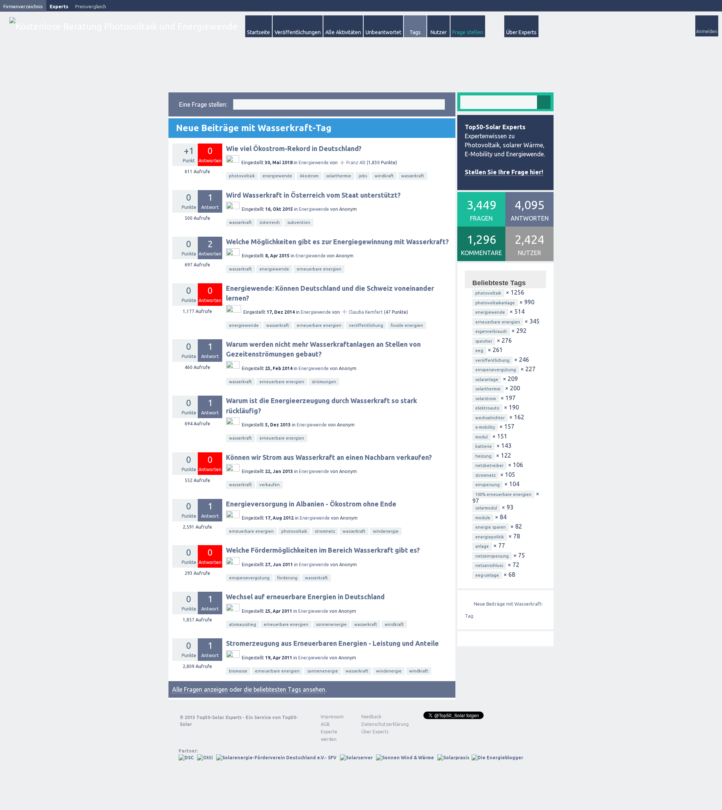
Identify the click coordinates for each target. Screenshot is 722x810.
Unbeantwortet (383, 32)
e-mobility (485, 427)
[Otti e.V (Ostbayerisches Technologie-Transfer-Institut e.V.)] (205, 757)
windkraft (384, 176)
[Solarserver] (356, 757)
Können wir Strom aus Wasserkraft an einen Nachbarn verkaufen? (329, 457)
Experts (59, 6)
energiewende (277, 176)
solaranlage (486, 379)
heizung (483, 456)
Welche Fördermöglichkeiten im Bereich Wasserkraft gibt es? (323, 550)
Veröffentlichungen (298, 32)
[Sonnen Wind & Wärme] (405, 757)
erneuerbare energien (319, 269)
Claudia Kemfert (366, 312)
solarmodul (486, 508)
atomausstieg (242, 624)
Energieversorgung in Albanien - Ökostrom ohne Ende (311, 504)
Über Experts (521, 32)
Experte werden (329, 735)
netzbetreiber (489, 465)
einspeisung (487, 484)
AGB (325, 724)
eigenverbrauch (491, 331)
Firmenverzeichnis (23, 6)
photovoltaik (242, 176)
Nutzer (439, 32)
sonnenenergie (331, 624)
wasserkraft (412, 176)
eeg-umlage (487, 575)
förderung (287, 578)
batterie (483, 446)
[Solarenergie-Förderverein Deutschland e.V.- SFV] (276, 757)
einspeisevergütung (249, 578)
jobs (363, 176)
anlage (482, 546)
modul (481, 437)
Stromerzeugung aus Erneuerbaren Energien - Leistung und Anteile (332, 643)
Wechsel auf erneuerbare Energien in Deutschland (305, 596)
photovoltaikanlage (495, 303)
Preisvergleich (90, 6)
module (482, 517)
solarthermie (338, 176)
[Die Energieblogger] (497, 757)
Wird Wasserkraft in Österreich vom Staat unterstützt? (313, 195)
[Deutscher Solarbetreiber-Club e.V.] (186, 757)
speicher (483, 341)
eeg (479, 350)
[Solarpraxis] (453, 757)
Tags (415, 32)
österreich (269, 222)
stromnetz (325, 531)
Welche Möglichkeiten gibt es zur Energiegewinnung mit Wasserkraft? (337, 241)
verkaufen (269, 484)
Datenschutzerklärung (379, 724)
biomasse (238, 671)
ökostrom (309, 176)
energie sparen (490, 527)
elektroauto (487, 408)
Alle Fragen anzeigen (200, 689)
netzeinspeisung (492, 556)
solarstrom (485, 398)
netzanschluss (489, 565)
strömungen (324, 381)
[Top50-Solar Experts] (123, 26)
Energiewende (314, 162)
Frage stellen (467, 32)
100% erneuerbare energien (503, 494)
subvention (298, 222)
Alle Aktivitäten (343, 32)
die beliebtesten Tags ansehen (284, 689)
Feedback (371, 716)
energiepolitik (489, 537)
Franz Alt (356, 162)
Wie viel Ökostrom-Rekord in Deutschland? (293, 148)
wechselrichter (490, 418)
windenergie (386, 531)
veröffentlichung (366, 325)
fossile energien (407, 325)
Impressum (332, 716)
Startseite (258, 32)
